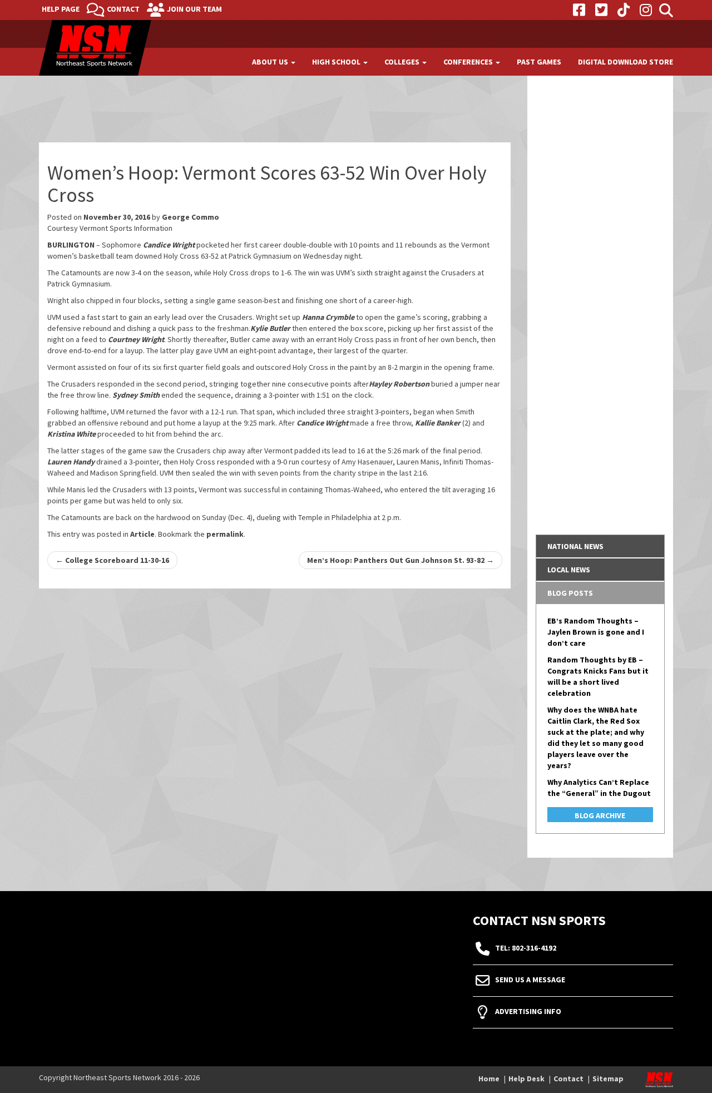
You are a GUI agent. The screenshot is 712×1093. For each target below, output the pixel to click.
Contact (123, 9)
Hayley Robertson (399, 384)
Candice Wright (169, 245)
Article (142, 534)
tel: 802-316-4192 (525, 948)
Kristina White (71, 434)
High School (337, 62)
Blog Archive (600, 815)
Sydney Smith (136, 395)
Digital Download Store (625, 62)
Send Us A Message (530, 980)
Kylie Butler (270, 328)
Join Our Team (194, 9)
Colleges (402, 62)
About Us (271, 62)
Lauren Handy (71, 462)
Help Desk (526, 1079)
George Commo (190, 217)
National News (575, 546)
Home (489, 1079)
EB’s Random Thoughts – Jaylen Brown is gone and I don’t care (595, 632)
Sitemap (608, 1079)
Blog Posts (570, 593)
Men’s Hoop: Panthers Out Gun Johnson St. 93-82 (400, 560)
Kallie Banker (438, 423)
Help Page (61, 9)
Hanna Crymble (328, 317)
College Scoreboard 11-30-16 (112, 560)
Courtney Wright (136, 339)
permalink (225, 534)
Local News (568, 570)
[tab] (600, 546)
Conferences (469, 62)
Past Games (539, 62)
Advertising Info (528, 1012)
